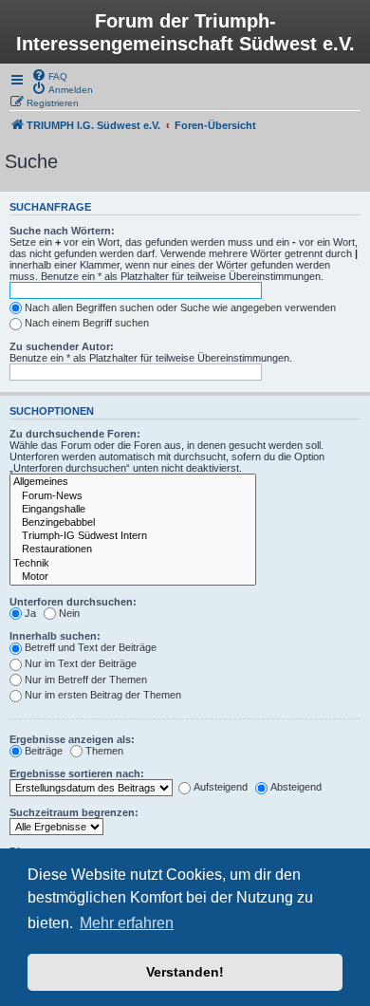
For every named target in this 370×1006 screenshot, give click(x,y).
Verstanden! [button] (185, 971)
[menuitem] (49, 75)
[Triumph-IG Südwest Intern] (132, 536)
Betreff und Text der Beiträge (91, 647)
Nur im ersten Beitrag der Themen (103, 694)
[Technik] (132, 563)
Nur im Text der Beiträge (81, 663)
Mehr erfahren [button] (127, 923)
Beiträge (44, 750)
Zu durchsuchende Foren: (74, 433)
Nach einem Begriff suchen (87, 322)
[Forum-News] (132, 496)
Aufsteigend (221, 786)
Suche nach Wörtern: (62, 230)
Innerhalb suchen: (55, 636)
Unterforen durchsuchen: (73, 601)
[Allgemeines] (132, 482)
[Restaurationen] (132, 549)
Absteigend (296, 786)
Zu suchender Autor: (61, 346)
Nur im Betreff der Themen (86, 679)
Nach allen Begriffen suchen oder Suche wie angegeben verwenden (180, 307)
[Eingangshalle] (132, 509)
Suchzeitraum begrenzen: (74, 812)
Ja (30, 613)
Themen (104, 750)
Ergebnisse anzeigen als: (72, 739)
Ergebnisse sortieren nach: (76, 773)
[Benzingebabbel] (132, 523)
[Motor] (132, 577)
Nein (69, 613)
